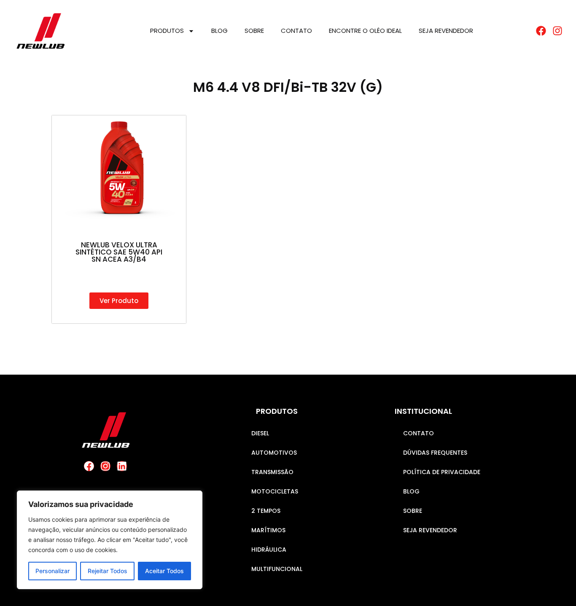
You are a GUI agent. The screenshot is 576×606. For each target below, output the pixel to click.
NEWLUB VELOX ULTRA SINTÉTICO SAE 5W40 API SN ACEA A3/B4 (118, 252)
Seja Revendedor (446, 30)
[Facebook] (89, 466)
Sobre (254, 30)
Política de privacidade (441, 472)
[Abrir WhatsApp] (555, 585)
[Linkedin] (122, 466)
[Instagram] (105, 466)
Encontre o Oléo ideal (365, 30)
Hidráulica (268, 549)
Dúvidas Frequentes (435, 452)
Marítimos (268, 530)
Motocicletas (274, 491)
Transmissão (272, 472)
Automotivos (274, 452)
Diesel (260, 433)
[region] (109, 540)
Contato (296, 30)
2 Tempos (265, 511)
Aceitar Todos (164, 570)
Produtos (167, 30)
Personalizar (52, 570)
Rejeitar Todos (107, 570)
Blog (219, 30)
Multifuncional (276, 569)
